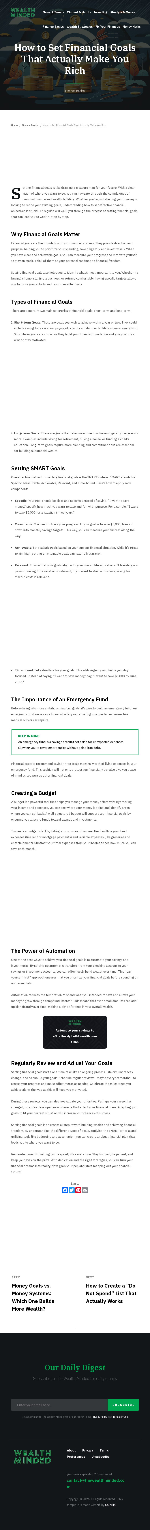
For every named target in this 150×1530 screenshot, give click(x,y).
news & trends (53, 12)
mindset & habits (79, 12)
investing (100, 12)
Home (14, 125)
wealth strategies (80, 26)
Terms (104, 1450)
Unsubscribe (101, 1457)
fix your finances (107, 26)
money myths (132, 26)
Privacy (87, 1450)
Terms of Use (120, 1416)
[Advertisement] (75, 157)
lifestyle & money (122, 12)
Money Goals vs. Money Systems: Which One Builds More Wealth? (33, 1294)
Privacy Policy (99, 1416)
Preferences (76, 1457)
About (71, 1450)
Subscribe (123, 1405)
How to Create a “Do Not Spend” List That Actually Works (111, 1290)
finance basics (53, 26)
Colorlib (110, 1505)
